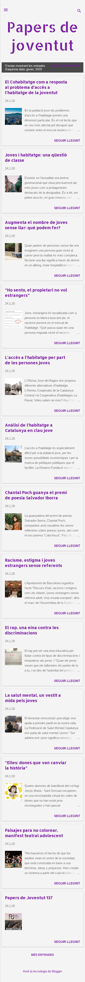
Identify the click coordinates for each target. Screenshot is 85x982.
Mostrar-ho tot (65, 65)
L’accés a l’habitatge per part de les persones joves (35, 360)
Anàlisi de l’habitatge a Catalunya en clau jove (29, 427)
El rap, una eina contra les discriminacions (32, 630)
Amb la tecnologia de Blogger (42, 971)
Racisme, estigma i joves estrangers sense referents (33, 562)
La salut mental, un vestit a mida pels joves (33, 697)
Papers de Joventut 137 (29, 897)
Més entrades (42, 954)
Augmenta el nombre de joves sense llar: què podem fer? (36, 225)
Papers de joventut (42, 36)
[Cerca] (79, 11)
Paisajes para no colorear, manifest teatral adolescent (34, 832)
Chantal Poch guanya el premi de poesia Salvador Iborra (36, 495)
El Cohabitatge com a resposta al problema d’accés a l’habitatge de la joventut (36, 87)
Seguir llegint (67, 140)
